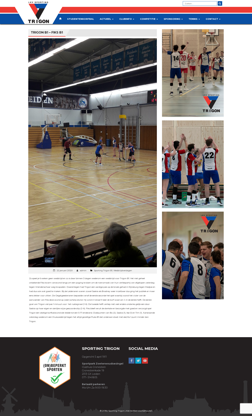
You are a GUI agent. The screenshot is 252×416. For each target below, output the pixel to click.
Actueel (106, 19)
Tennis (193, 19)
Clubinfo (126, 19)
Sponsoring (172, 19)
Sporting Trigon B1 (103, 270)
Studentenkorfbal (80, 19)
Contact (212, 19)
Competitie (148, 19)
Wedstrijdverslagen (122, 270)
